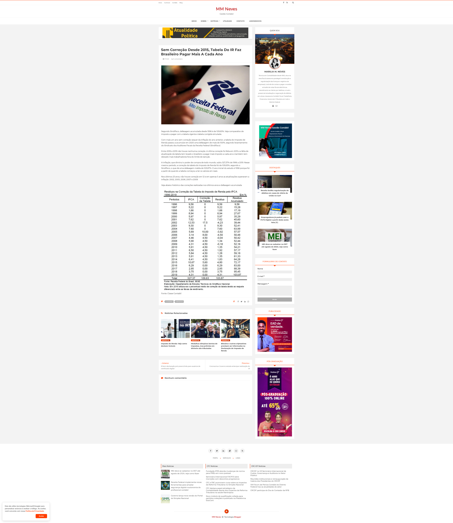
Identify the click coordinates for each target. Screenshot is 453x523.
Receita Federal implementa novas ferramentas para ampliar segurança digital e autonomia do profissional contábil (186, 486)
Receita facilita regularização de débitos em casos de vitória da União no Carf (275, 193)
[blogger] (229, 450)
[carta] (276, 106)
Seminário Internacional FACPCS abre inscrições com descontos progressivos (222, 478)
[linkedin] (223, 450)
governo (169, 301)
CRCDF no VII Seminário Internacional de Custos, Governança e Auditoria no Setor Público (268, 473)
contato (174, 3)
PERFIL (215, 458)
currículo (167, 3)
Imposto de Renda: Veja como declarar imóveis (174, 345)
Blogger (237, 517)
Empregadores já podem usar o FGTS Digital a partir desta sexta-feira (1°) (274, 220)
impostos (179, 301)
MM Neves (226, 8)
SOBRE (203, 21)
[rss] (287, 2)
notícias (214, 21)
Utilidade (227, 21)
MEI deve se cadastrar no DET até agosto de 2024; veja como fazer (275, 246)
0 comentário (177, 59)
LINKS (238, 458)
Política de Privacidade (35, 511)
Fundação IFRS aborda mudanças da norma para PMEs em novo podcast (225, 472)
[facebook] (283, 2)
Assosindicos (255, 21)
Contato (241, 21)
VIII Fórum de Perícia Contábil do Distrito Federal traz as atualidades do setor (268, 486)
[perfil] (273, 106)
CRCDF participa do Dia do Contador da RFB (269, 490)
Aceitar (41, 516)
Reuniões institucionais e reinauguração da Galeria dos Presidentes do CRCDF (269, 480)
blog (181, 3)
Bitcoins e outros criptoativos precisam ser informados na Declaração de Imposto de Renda (233, 347)
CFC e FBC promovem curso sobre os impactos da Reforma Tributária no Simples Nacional (226, 484)
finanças (225, 340)
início (160, 3)
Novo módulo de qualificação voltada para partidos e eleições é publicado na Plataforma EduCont (226, 498)
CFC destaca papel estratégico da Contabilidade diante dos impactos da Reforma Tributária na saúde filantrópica (226, 490)
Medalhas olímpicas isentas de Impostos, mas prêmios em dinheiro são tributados (204, 346)
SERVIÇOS (227, 458)
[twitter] (217, 450)
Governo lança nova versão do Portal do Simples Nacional (187, 497)
